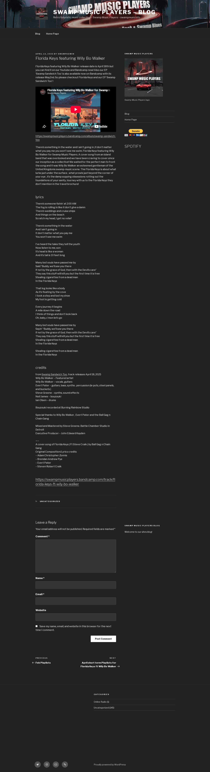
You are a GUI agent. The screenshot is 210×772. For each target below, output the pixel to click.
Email (40, 594)
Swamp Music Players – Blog (104, 12)
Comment (43, 536)
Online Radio (100, 702)
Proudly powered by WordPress (110, 764)
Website (41, 610)
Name (40, 578)
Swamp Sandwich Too (54, 374)
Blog (37, 33)
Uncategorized (50, 501)
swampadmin (66, 54)
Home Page (52, 33)
